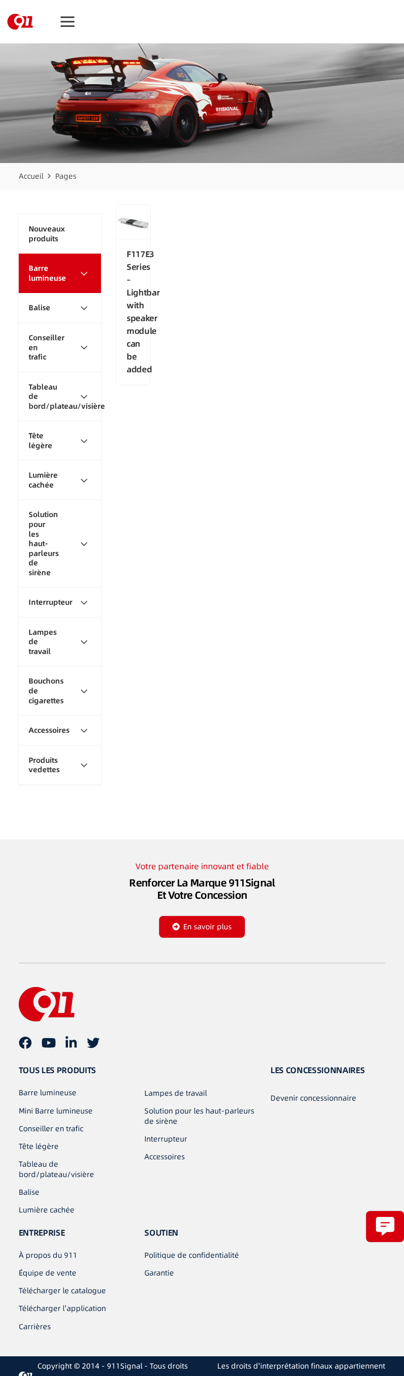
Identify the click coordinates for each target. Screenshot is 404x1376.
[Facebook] (25, 1042)
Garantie (159, 1273)
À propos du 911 (48, 1255)
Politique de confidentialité (191, 1255)
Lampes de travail (175, 1093)
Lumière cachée (46, 1210)
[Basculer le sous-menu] (84, 273)
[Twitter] (93, 1042)
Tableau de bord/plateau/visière (56, 1169)
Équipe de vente (47, 1273)
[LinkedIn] (71, 1042)
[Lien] (20, 22)
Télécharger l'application (62, 1308)
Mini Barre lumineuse (56, 1111)
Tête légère (39, 1146)
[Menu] (67, 21)
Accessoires (164, 1156)
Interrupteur (165, 1139)
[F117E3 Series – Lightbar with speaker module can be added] (133, 222)
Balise (29, 1192)
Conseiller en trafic (51, 1128)
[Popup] (385, 1226)
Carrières (35, 1326)
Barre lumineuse (47, 1092)
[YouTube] (48, 1042)
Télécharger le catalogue (62, 1290)
